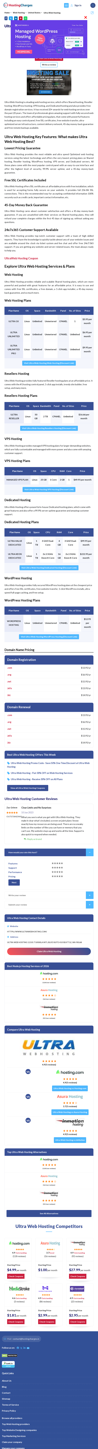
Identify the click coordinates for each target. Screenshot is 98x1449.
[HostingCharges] (18, 5)
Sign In (78, 5)
